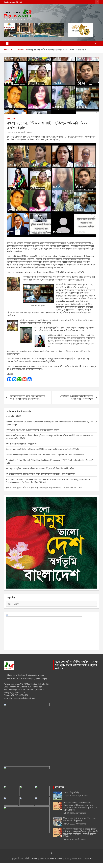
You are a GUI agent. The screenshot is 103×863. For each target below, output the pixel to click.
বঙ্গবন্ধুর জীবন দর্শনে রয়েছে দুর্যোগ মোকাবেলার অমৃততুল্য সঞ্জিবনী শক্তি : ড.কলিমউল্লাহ (27, 397)
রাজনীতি (13, 119)
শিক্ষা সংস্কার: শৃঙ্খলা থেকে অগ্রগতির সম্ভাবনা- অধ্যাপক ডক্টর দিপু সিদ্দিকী (32, 430)
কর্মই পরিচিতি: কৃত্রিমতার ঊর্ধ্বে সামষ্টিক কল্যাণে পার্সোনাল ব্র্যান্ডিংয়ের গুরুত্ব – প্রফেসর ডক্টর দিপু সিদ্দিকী (44, 487)
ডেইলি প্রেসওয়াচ (31, 858)
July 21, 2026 (68, 813)
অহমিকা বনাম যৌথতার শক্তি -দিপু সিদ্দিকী (21, 444)
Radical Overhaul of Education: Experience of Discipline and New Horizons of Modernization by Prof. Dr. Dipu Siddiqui (80, 806)
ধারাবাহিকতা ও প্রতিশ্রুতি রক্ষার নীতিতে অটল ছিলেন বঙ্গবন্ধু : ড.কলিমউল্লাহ (76, 397)
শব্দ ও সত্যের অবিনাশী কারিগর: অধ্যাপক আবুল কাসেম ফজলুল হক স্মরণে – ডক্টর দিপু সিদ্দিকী (40, 474)
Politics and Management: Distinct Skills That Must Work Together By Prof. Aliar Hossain (45, 455)
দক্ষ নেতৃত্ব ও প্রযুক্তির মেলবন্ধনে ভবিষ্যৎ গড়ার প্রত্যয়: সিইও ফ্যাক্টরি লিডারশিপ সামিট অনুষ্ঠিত (40, 468)
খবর (8, 119)
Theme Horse (56, 858)
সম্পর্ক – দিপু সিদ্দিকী (13, 416)
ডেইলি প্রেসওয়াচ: (27, 133)
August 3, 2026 (69, 796)
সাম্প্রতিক (59, 787)
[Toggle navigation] (7, 43)
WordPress (88, 858)
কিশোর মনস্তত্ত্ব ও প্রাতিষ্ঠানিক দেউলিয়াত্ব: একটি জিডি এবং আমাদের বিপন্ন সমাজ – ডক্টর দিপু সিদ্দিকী (42, 449)
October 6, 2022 (13, 133)
